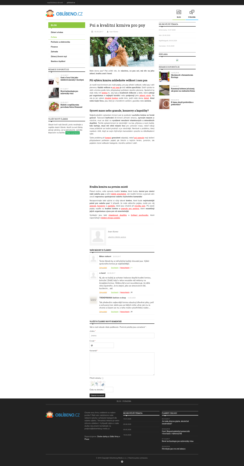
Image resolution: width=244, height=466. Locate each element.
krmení (108, 137)
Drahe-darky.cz (103, 436)
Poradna (192, 17)
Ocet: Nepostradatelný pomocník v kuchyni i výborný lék (176, 432)
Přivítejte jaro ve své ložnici (174, 449)
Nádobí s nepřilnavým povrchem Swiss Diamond (71, 106)
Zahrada (54, 51)
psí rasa (115, 87)
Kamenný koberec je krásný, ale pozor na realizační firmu (183, 89)
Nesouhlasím (124, 267)
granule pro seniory (130, 208)
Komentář (94, 350)
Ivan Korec (114, 31)
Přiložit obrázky (96, 378)
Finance (54, 46)
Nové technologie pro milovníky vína (69, 92)
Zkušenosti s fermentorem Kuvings (182, 76)
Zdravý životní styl (59, 56)
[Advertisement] (122, 163)
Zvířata (54, 37)
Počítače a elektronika (60, 42)
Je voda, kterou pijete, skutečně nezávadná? (175, 422)
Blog (179, 17)
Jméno (93, 331)
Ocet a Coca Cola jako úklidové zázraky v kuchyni (72, 78)
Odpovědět (103, 267)
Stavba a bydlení (58, 61)
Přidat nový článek (72, 133)
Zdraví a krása (57, 32)
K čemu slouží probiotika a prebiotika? (182, 103)
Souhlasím (114, 267)
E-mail (92, 341)
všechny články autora (117, 237)
